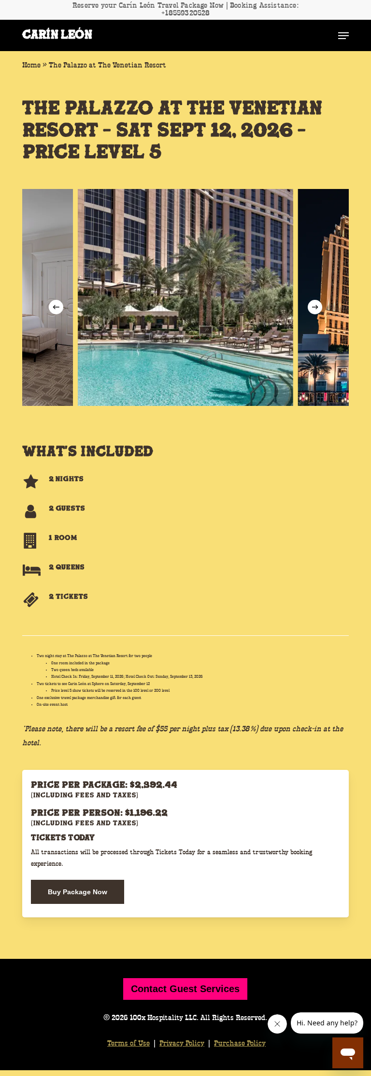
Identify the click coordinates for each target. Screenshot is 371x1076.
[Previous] (56, 307)
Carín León (57, 35)
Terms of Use (128, 1044)
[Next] (315, 307)
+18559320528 (185, 13)
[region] (185, 297)
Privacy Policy (181, 1044)
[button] (343, 35)
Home (31, 65)
